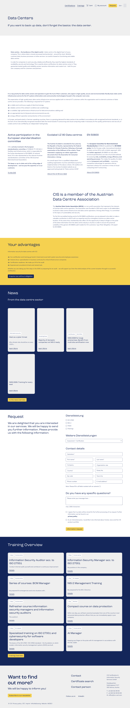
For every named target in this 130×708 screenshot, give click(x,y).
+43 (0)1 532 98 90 (114, 691)
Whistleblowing (36, 703)
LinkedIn (81, 696)
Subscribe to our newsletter (19, 695)
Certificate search (82, 681)
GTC (23, 703)
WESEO (49, 703)
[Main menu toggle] (124, 5)
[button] (121, 6)
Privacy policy (17, 703)
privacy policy (72, 516)
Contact (76, 675)
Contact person (81, 686)
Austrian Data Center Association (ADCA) (69, 206)
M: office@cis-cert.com (114, 695)
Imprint (28, 703)
